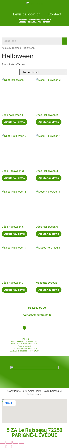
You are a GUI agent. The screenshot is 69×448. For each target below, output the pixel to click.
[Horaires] (24, 327)
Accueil (6, 47)
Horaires (24, 338)
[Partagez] (15, 442)
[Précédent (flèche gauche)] (2, 446)
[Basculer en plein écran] (9, 442)
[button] (34, 31)
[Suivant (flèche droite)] (9, 446)
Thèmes (16, 47)
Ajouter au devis (14, 122)
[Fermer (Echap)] (21, 442)
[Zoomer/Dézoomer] (2, 442)
